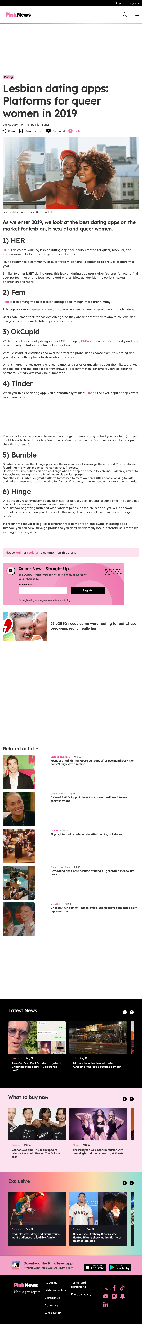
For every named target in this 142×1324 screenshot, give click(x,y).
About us (51, 1282)
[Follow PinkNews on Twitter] (106, 1289)
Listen (78, 131)
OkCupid (87, 341)
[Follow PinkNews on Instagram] (114, 1297)
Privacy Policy (62, 600)
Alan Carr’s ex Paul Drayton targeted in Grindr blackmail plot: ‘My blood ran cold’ (37, 1067)
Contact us (52, 1297)
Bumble (8, 464)
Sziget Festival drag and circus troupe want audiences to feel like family (36, 1235)
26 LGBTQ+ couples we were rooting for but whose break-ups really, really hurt (93, 625)
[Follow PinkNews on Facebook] (114, 1289)
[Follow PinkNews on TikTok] (122, 1289)
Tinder (90, 393)
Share (12, 131)
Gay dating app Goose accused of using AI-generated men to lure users (92, 872)
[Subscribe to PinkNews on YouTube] (106, 1297)
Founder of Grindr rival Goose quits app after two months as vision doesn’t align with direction (92, 762)
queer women (42, 309)
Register (134, 3)
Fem (6, 302)
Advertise (51, 1305)
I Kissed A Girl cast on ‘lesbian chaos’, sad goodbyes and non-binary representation (94, 909)
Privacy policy (81, 1294)
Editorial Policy (55, 1290)
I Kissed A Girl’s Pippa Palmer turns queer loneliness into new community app (89, 799)
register (32, 552)
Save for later (34, 131)
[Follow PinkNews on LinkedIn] (106, 1305)
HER (6, 250)
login (19, 552)
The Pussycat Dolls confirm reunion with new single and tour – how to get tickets (98, 1151)
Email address (32, 584)
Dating (8, 77)
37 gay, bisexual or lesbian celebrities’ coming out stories (86, 834)
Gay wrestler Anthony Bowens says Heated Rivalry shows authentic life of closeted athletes (97, 1237)
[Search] (125, 14)
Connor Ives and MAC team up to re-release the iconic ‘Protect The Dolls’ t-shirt (36, 1153)
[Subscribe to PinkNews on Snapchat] (122, 1297)
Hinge (60, 500)
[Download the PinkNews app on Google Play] (120, 1267)
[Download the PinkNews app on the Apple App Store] (95, 1267)
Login (119, 3)
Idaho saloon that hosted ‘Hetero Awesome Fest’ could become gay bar (97, 1065)
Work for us (53, 1313)
